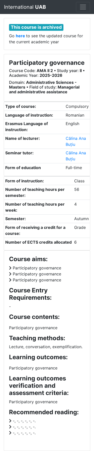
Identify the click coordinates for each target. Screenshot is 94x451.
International (25, 7)
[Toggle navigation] (83, 7)
